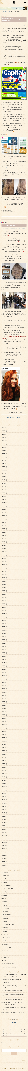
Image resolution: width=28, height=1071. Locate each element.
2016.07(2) (4, 718)
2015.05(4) (4, 760)
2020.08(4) (4, 594)
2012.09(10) (4, 865)
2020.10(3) (4, 587)
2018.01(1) (4, 659)
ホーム (2, 11)
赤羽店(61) (4, 921)
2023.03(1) (4, 493)
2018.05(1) (4, 649)
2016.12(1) (4, 702)
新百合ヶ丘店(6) (5, 934)
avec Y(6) (3, 960)
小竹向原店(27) (5, 957)
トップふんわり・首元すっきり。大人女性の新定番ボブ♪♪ (13, 995)
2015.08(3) (4, 751)
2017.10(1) (4, 669)
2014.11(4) (4, 780)
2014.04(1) (4, 803)
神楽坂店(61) (4, 918)
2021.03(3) (4, 571)
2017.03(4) (4, 692)
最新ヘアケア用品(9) (6, 947)
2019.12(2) (4, 613)
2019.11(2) (4, 617)
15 (3, 1031)
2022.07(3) (4, 519)
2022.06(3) (4, 522)
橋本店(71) (4, 892)
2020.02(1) (4, 607)
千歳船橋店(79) (5, 875)
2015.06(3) (4, 757)
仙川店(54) (4, 879)
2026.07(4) (4, 431)
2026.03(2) (4, 440)
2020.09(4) (4, 591)
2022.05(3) (4, 525)
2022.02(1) (4, 535)
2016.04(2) (4, 724)
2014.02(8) (4, 809)
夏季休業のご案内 (5, 982)
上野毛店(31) (4, 911)
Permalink (5, 218)
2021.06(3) (4, 561)
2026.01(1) (4, 447)
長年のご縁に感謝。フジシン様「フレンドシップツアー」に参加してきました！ (13, 1003)
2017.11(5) (4, 666)
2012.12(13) (4, 855)
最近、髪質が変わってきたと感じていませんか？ (12, 999)
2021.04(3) (4, 568)
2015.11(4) (4, 741)
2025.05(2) (4, 473)
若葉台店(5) (4, 931)
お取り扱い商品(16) (6, 915)
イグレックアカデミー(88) (7, 924)
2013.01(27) (4, 852)
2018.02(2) (4, 656)
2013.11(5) (4, 819)
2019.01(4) (4, 623)
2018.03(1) (4, 653)
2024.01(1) (4, 483)
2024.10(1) (4, 476)
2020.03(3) (4, 604)
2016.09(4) (4, 711)
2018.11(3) (4, 630)
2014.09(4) (4, 786)
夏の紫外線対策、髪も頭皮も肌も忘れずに (11, 979)
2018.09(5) (4, 636)
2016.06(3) (4, 721)
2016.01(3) (4, 734)
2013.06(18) (4, 835)
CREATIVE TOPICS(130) (7, 888)
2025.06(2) (4, 470)
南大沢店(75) (4, 872)
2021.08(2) (4, 555)
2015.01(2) (4, 773)
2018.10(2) (4, 633)
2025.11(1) (4, 454)
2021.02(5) (4, 574)
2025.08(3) (4, 463)
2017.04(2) (4, 689)
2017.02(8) (4, 695)
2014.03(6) (4, 806)
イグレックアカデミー (22, 228)
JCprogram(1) (4, 944)
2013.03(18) (4, 845)
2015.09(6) (4, 747)
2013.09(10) (4, 826)
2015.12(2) (4, 737)
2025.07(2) (4, 467)
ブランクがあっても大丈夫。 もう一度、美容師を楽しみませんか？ (13, 1008)
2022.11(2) (4, 506)
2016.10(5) (4, 708)
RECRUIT (25, 25)
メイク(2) (3, 941)
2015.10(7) (4, 744)
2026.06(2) (4, 434)
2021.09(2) (4, 551)
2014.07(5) (4, 793)
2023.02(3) (4, 496)
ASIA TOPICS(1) (5, 937)
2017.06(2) (4, 682)
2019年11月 (8, 417)
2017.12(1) (4, 662)
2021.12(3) (4, 542)
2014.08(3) (4, 790)
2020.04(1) (4, 600)
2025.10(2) (4, 457)
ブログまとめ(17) (5, 908)
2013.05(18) (4, 839)
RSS (2, 1042)
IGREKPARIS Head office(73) (8, 967)
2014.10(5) (4, 783)
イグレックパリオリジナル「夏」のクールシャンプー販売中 (13, 986)
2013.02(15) (4, 848)
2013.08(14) (4, 829)
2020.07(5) (4, 597)
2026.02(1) (4, 444)
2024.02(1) (4, 480)
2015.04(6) (4, 764)
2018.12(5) (4, 627)
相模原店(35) (4, 928)
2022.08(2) (4, 516)
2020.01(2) (4, 610)
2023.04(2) (4, 489)
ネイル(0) (3, 954)
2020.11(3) (4, 584)
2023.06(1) (4, 486)
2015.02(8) (4, 770)
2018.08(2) (4, 640)
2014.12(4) (4, 777)
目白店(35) (4, 905)
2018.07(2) (4, 643)
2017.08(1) (4, 675)
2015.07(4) (4, 754)
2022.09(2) (4, 512)
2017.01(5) (4, 698)
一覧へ (14, 417)
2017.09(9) (4, 672)
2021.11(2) (4, 545)
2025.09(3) (4, 460)
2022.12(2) (4, 502)
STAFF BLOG (7, 11)
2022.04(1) (4, 529)
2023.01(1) (4, 499)
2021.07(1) (4, 558)
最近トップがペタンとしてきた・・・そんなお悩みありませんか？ (13, 1013)
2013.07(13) (4, 832)
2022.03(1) (4, 532)
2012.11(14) (4, 858)
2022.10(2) (4, 509)
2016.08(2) (4, 715)
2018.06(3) (4, 646)
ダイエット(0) (4, 950)
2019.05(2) (4, 620)
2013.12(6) (4, 816)
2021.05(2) (4, 565)
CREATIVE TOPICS (14, 24)
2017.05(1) (4, 685)
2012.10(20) (4, 862)
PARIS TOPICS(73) (6, 885)
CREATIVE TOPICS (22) (7, 963)
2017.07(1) (4, 679)
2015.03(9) (4, 767)
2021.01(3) (4, 578)
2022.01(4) (4, 538)
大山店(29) (4, 882)
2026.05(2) (4, 437)
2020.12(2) (4, 581)
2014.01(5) (4, 813)
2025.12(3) (4, 450)
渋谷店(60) (4, 901)
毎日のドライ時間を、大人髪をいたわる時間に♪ (12, 991)
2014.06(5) (4, 796)
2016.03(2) (4, 728)
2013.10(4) (4, 822)
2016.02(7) (4, 731)
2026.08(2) (4, 427)
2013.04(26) (4, 842)
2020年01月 (19, 417)
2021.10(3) (4, 548)
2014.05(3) (4, 800)
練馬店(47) (4, 895)
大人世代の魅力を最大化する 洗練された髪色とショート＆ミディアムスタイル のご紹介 (13, 975)
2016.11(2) (4, 705)
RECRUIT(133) (5, 898)
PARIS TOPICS (7, 24)
